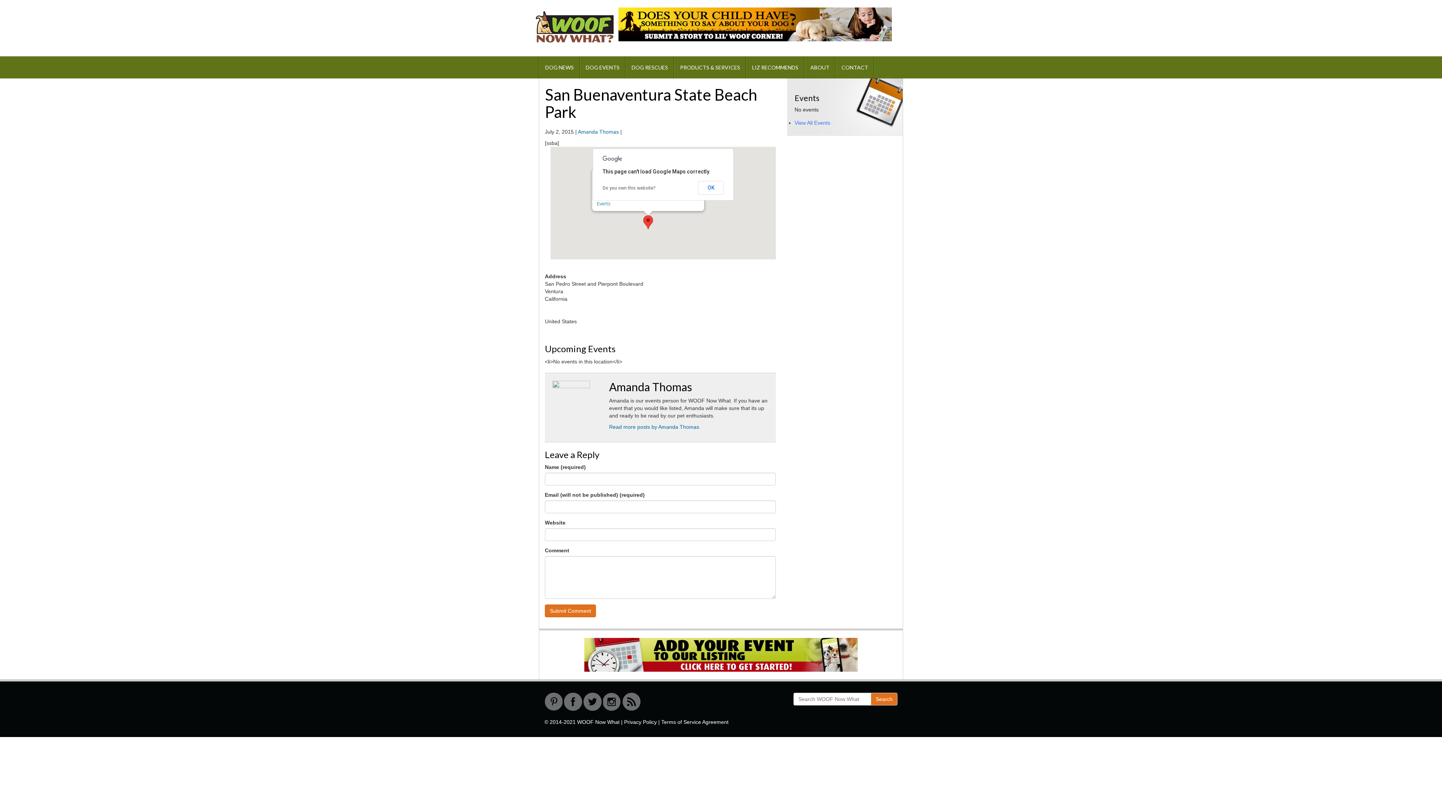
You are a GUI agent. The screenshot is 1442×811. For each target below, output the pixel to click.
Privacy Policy (640, 722)
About (820, 67)
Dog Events (603, 67)
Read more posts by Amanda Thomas (654, 427)
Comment (557, 550)
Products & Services (710, 67)
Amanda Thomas (598, 132)
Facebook (573, 702)
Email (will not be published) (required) (595, 495)
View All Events (812, 123)
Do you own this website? (629, 188)
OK (711, 188)
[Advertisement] (843, 191)
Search (884, 699)
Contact (855, 67)
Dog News (559, 67)
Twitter (593, 702)
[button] (648, 222)
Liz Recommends (775, 67)
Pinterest (554, 702)
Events (604, 204)
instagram (612, 702)
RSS (632, 702)
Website (555, 523)
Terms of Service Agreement (695, 722)
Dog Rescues (650, 67)
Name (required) (565, 467)
